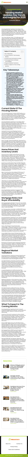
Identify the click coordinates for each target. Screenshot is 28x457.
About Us (8, 443)
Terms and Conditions (14, 449)
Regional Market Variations (11, 63)
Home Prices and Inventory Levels (13, 58)
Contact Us (19, 443)
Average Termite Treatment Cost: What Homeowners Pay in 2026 (17, 377)
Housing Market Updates (14, 9)
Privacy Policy (14, 446)
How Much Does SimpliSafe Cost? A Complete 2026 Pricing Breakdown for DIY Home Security (17, 399)
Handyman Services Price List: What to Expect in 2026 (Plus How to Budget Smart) (17, 388)
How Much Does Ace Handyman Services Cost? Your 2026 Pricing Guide (17, 409)
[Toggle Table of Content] (21, 51)
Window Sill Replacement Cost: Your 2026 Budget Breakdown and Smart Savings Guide (17, 367)
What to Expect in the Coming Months (12, 65)
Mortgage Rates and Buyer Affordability (11, 60)
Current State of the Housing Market (12, 56)
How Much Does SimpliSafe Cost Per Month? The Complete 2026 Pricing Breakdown (17, 420)
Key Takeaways (8, 53)
